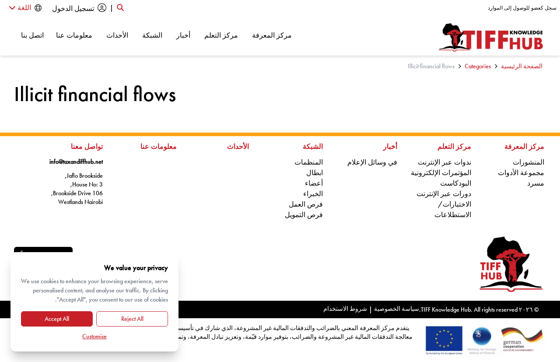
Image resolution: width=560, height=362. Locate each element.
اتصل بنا (32, 35)
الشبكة (152, 35)
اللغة (23, 7)
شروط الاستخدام (345, 309)
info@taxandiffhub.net (76, 161)
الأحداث (117, 35)
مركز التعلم (221, 35)
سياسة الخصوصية (396, 309)
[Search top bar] (120, 8)
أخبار (183, 35)
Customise (94, 336)
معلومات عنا (74, 35)
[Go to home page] (491, 37)
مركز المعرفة (272, 35)
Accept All (57, 319)
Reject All (132, 319)
